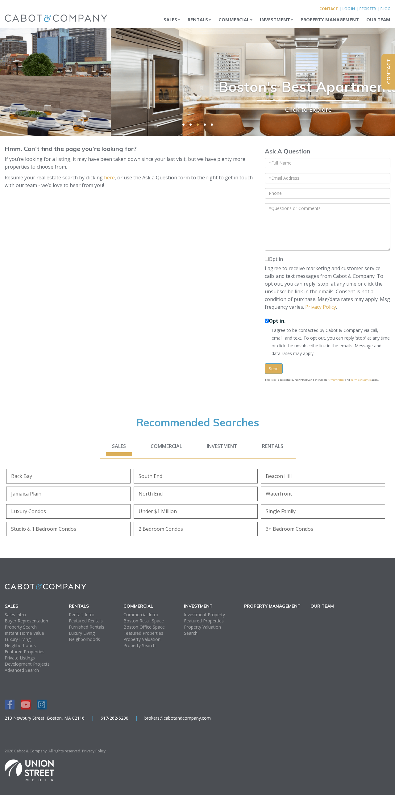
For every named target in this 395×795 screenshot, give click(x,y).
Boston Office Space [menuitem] (144, 627)
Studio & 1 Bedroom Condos (43, 528)
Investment (222, 446)
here (109, 177)
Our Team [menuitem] (378, 19)
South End (150, 476)
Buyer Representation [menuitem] (26, 621)
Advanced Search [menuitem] (22, 670)
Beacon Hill (279, 476)
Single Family (281, 511)
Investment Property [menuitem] (204, 614)
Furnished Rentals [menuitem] (86, 627)
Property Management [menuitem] (330, 19)
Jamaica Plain (26, 493)
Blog (385, 8)
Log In (349, 8)
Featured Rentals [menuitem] (86, 621)
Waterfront (279, 493)
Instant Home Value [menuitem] (24, 633)
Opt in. (277, 320)
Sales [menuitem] (170, 19)
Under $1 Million (158, 511)
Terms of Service (361, 379)
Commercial (166, 446)
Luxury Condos (28, 511)
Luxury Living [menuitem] (18, 639)
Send (274, 368)
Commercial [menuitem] (233, 19)
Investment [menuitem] (275, 19)
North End (151, 493)
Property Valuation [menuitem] (141, 639)
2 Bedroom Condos (161, 528)
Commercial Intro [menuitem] (140, 614)
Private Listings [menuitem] (20, 658)
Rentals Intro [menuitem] (81, 614)
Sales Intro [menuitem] (15, 614)
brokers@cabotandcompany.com (177, 718)
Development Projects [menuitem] (27, 664)
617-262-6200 (114, 718)
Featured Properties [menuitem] (24, 652)
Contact (328, 8)
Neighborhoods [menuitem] (20, 645)
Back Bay (21, 476)
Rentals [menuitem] (198, 19)
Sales (119, 446)
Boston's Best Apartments (198, 87)
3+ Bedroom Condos (289, 528)
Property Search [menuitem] (21, 627)
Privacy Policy (320, 306)
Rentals (272, 446)
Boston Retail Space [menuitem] (143, 621)
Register (368, 8)
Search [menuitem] (191, 633)
